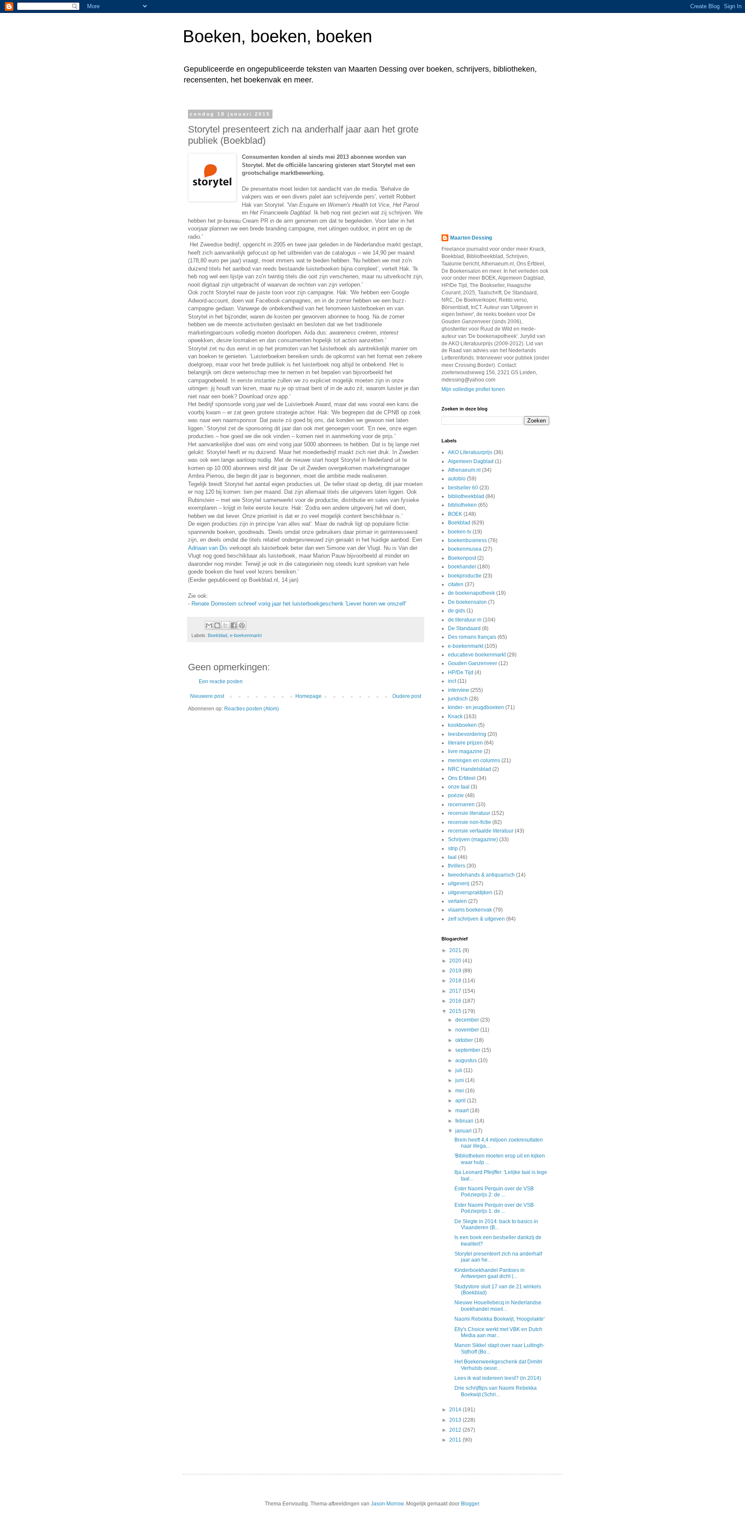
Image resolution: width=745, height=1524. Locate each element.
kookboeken (462, 725)
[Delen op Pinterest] (242, 625)
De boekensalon (467, 602)
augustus (466, 1060)
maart (462, 1111)
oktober (464, 1040)
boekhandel (462, 567)
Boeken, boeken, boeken (277, 36)
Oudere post (406, 696)
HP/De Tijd (460, 672)
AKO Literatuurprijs (470, 452)
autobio (457, 479)
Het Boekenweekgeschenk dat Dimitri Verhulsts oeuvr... (498, 1365)
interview (458, 690)
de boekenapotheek (471, 593)
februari (465, 1121)
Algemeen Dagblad (471, 461)
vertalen (457, 901)
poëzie (456, 795)
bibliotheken (462, 505)
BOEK (455, 514)
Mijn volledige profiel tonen (473, 389)
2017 (456, 991)
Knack (455, 716)
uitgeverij (459, 883)
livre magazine (465, 751)
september (468, 1050)
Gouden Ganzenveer (472, 663)
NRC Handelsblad (469, 769)
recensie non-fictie (469, 822)
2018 (456, 981)
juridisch (458, 699)
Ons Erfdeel (462, 778)
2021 (456, 950)
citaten (455, 584)
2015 (456, 1011)
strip (453, 849)
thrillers (456, 866)
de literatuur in (465, 620)
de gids (456, 611)
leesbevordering (467, 734)
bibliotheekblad (466, 496)
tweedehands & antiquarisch (481, 875)
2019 (456, 971)
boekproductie (465, 576)
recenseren (461, 804)
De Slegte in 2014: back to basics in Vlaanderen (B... (496, 1224)
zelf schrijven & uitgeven (476, 919)
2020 (456, 961)
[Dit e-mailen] (209, 625)
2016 (456, 1001)
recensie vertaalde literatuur (480, 831)
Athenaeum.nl (464, 470)
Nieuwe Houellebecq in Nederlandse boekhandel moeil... (498, 1306)
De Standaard (464, 628)
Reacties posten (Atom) (251, 709)
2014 (456, 1410)
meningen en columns (474, 760)
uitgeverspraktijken (470, 893)
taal (452, 857)
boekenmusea (465, 549)
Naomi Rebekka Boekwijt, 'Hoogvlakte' (499, 1319)
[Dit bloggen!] (217, 625)
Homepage (308, 696)
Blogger (470, 1504)
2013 (456, 1420)
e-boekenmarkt (246, 635)
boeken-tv (459, 532)
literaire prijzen (465, 743)
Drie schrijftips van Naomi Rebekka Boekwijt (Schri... (495, 1391)
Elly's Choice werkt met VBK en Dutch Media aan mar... (498, 1332)
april (461, 1101)
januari (464, 1131)
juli (459, 1070)
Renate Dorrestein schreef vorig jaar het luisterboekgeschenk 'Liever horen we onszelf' (298, 603)
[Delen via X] (225, 625)
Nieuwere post (207, 696)
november (467, 1030)
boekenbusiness (467, 540)
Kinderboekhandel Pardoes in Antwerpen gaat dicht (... (489, 1273)
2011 (456, 1440)
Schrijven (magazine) (473, 839)
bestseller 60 (463, 488)
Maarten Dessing (471, 238)
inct (452, 681)
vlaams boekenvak (470, 910)
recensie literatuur (469, 813)
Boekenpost (462, 558)
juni (460, 1080)
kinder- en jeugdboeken (476, 707)
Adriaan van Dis (208, 548)
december (467, 1020)
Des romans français (472, 637)
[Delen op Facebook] (233, 625)
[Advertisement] (495, 165)
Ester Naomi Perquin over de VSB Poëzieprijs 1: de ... (494, 1208)
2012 (456, 1430)
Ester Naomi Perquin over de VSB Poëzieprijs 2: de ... (494, 1192)
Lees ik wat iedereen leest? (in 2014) (497, 1378)
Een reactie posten (221, 681)
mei (460, 1091)
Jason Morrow (387, 1504)
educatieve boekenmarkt (477, 655)
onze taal (459, 787)
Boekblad (217, 635)
